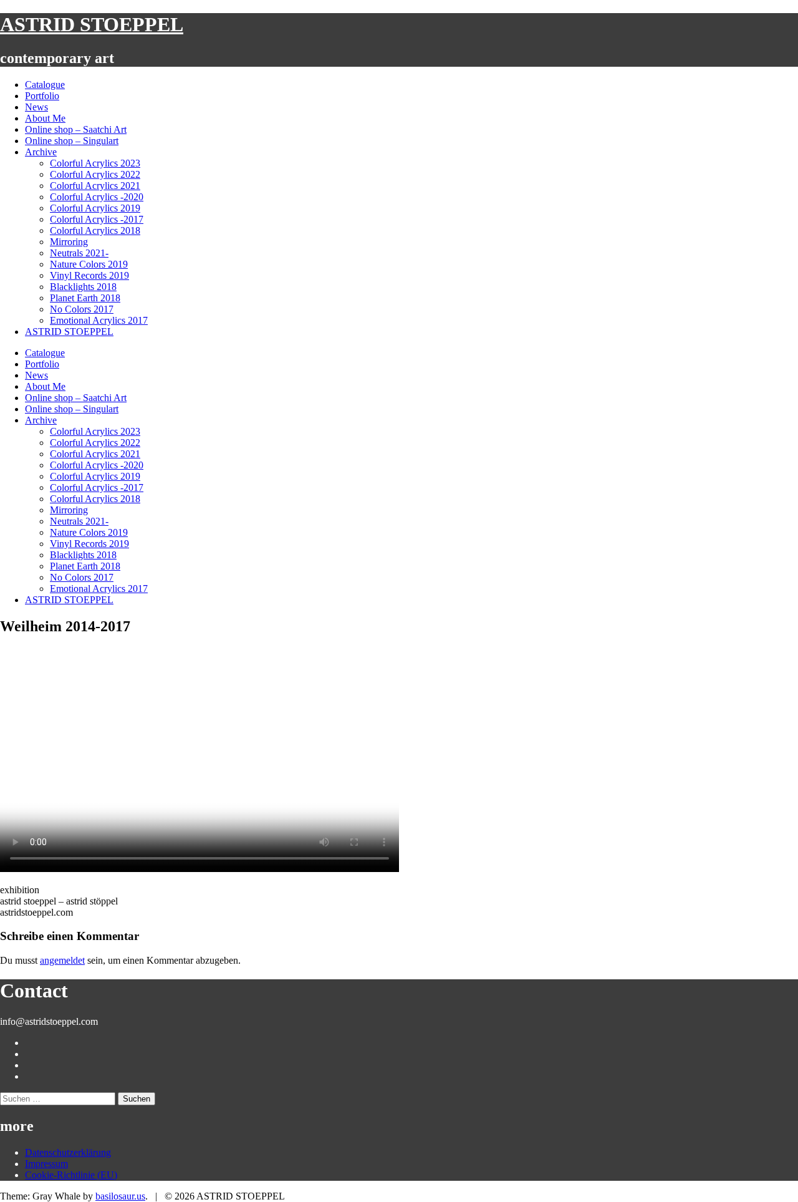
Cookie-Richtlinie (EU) (71, 1175)
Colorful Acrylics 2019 (95, 208)
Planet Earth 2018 (85, 298)
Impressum (46, 1163)
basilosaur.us (120, 1196)
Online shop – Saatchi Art (76, 129)
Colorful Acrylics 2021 (95, 185)
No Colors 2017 (81, 309)
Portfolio (42, 95)
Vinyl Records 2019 (89, 275)
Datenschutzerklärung (68, 1152)
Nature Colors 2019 (89, 264)
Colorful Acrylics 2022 (95, 174)
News (36, 107)
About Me (45, 118)
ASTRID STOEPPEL (91, 24)
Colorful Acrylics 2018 (95, 230)
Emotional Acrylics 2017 (99, 320)
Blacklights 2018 (83, 286)
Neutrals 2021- (79, 253)
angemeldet (62, 960)
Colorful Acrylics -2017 (96, 219)
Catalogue (45, 84)
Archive (41, 152)
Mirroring (69, 241)
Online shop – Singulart (71, 140)
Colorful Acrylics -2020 (96, 196)
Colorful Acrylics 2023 (95, 163)
